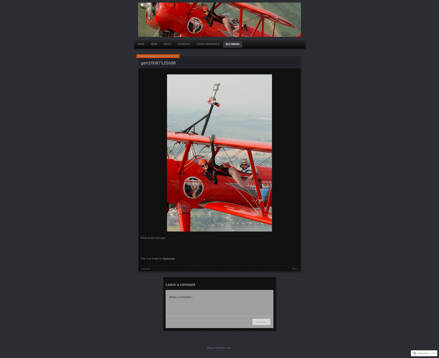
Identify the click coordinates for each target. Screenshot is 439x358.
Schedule (184, 44)
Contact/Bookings (207, 44)
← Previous (145, 269)
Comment (261, 321)
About (167, 44)
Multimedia (233, 44)
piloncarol (152, 56)
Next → (295, 269)
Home (141, 44)
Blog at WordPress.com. (219, 348)
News (154, 44)
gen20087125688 (158, 62)
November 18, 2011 (169, 56)
